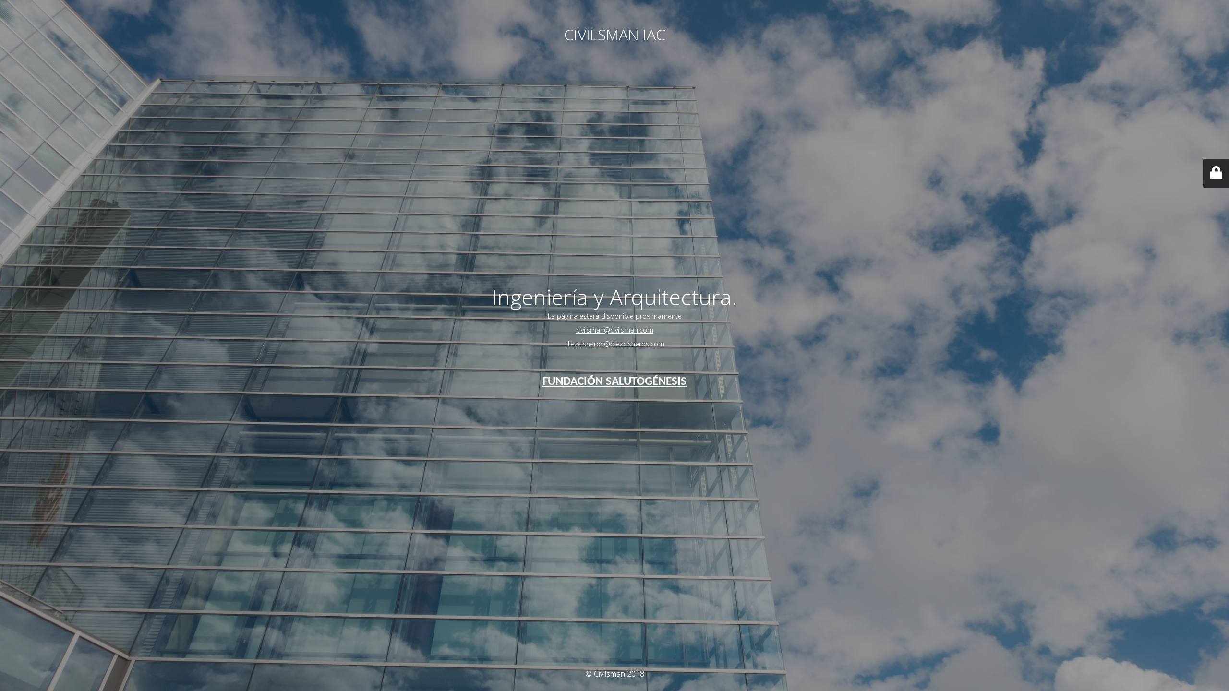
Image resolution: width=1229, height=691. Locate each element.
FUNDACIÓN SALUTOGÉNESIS (614, 382)
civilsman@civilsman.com (614, 329)
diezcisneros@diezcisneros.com (614, 343)
